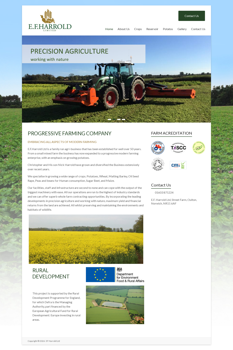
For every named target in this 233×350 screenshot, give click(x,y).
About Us (124, 29)
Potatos (168, 29)
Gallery (182, 29)
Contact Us (192, 15)
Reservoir (152, 29)
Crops (138, 29)
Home (109, 29)
